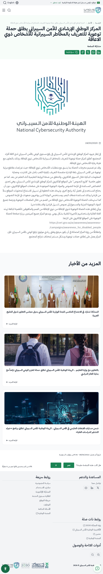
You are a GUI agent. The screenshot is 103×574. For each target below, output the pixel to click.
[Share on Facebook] (82, 52)
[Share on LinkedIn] (99, 52)
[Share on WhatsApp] (93, 52)
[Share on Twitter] (88, 52)
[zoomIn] (98, 555)
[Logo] (92, 10)
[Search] (4, 2)
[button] (13, 2)
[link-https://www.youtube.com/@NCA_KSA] (86, 488)
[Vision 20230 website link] (25, 565)
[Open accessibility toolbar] (5, 568)
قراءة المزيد (13, 323)
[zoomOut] (92, 555)
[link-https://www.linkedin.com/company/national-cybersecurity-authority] (92, 488)
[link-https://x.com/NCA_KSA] (97, 488)
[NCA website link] (10, 565)
